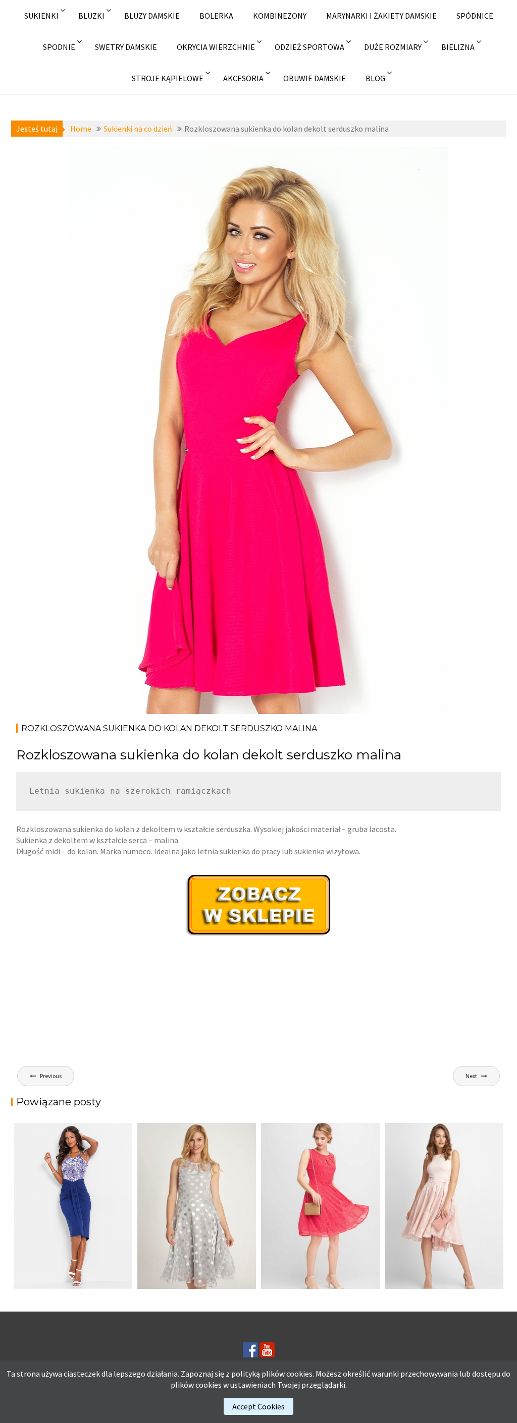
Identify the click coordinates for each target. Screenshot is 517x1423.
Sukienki (41, 16)
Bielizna (458, 47)
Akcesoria (243, 78)
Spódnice (474, 16)
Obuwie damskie (314, 78)
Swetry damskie (126, 47)
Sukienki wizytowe (120, 171)
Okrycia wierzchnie (216, 47)
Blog (375, 78)
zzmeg (151, 182)
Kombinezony (279, 16)
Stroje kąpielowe (167, 78)
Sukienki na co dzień (126, 160)
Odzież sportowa (309, 47)
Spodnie (59, 47)
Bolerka (216, 16)
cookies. (300, 1374)
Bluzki (91, 16)
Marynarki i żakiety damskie (381, 16)
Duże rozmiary (393, 47)
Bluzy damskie (152, 16)
